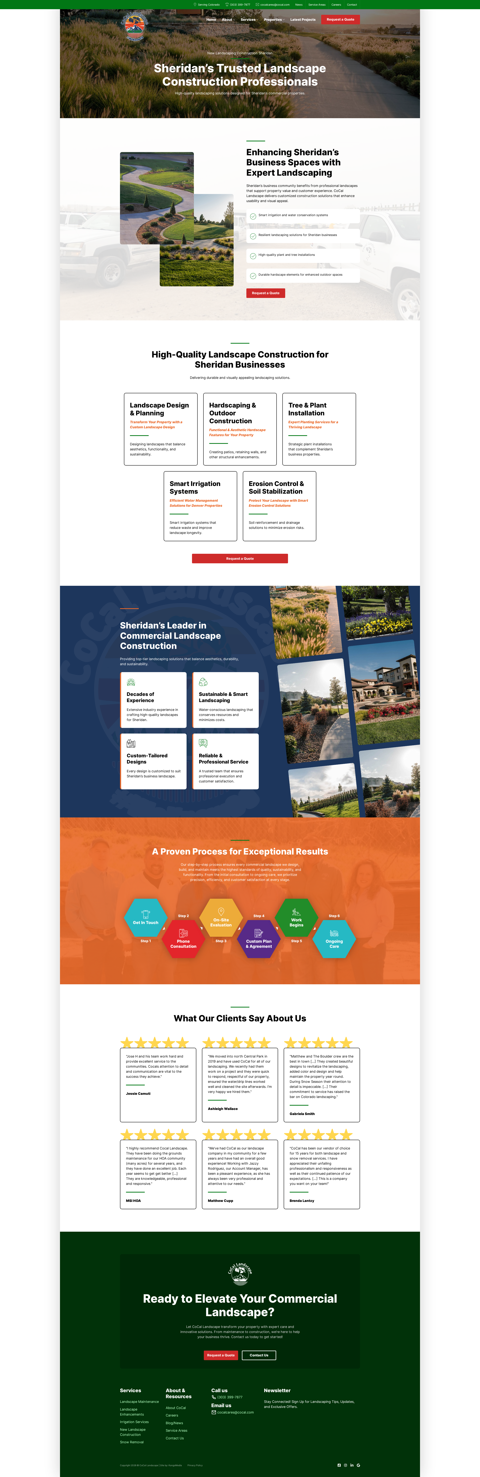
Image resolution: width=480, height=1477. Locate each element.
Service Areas (317, 4)
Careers (336, 4)
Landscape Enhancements (132, 1411)
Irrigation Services (134, 1422)
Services (248, 20)
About (227, 20)
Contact (352, 4)
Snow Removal (132, 1442)
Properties (273, 20)
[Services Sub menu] (257, 19)
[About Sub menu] (234, 19)
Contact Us (259, 1355)
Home (211, 20)
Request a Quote (340, 19)
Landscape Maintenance (139, 1402)
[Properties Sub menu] (284, 19)
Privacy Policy (195, 1465)
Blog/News (174, 1423)
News (299, 4)
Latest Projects (303, 20)
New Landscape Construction (133, 1432)
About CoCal (176, 1408)
